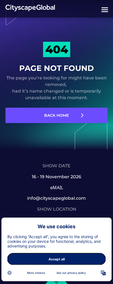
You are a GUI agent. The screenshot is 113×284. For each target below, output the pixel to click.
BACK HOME (56, 115)
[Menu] (104, 9)
